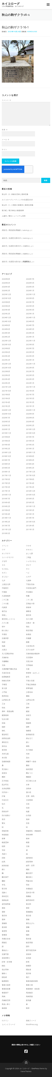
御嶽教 (28, 723)
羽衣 (27, 885)
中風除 (4, 592)
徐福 (3, 723)
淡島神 (28, 788)
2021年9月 (30, 391)
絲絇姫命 (29, 858)
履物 (27, 696)
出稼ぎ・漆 (30, 623)
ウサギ (28, 545)
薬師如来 (5, 900)
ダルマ (28, 565)
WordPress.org (32, 1024)
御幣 (27, 727)
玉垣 (27, 804)
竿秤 (3, 850)
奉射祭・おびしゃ (33, 673)
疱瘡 (27, 811)
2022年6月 (6, 375)
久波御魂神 (6, 596)
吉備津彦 (5, 638)
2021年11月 (30, 387)
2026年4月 (6, 287)
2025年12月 (6, 294)
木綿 (27, 754)
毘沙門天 (5, 784)
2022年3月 (30, 379)
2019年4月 (6, 444)
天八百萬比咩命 (8, 653)
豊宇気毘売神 (31, 950)
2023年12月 (6, 340)
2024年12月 (6, 317)
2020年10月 (6, 414)
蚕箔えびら (30, 923)
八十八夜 (5, 623)
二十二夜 (29, 600)
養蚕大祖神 (6, 985)
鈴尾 (27, 962)
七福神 (28, 580)
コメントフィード (8, 1024)
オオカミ (29, 549)
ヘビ (27, 573)
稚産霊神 (5, 842)
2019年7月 (30, 437)
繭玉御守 (5, 877)
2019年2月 (6, 448)
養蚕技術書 (6, 989)
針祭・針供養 (7, 962)
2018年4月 (30, 464)
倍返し (4, 615)
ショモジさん (31, 561)
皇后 (3, 819)
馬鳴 (3, 996)
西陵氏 (4, 942)
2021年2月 (6, 406)
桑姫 (27, 765)
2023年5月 (30, 352)
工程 (27, 704)
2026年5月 (30, 283)
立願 (27, 846)
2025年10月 (6, 298)
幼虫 (3, 707)
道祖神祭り (6, 958)
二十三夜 (5, 600)
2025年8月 (6, 302)
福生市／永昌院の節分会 (11, 261)
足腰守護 (5, 954)
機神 (3, 777)
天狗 (3, 665)
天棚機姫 (5, 661)
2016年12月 (30, 491)
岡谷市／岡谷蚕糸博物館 (11, 230)
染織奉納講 (6, 761)
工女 (3, 704)
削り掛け (5, 630)
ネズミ (4, 573)
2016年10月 (30, 495)
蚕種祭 (4, 923)
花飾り (4, 892)
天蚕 (27, 669)
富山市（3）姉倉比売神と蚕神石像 (15, 194)
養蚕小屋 (29, 985)
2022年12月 (6, 364)
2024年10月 (6, 321)
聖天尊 (4, 888)
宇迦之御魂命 (31, 684)
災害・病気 (30, 796)
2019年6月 (6, 441)
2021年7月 (30, 394)
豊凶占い (5, 950)
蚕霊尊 (4, 931)
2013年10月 (30, 522)
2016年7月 (6, 498)
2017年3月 (6, 487)
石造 (27, 823)
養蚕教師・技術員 (33, 989)
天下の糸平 (30, 650)
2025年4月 (6, 310)
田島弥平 (5, 811)
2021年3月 (30, 402)
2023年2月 (6, 360)
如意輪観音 (6, 677)
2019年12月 (30, 429)
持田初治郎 (6, 738)
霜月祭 (28, 973)
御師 (3, 727)
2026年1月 (30, 290)
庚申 (27, 707)
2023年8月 (6, 348)
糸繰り (4, 854)
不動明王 (5, 588)
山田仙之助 (30, 700)
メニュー (48, 5)
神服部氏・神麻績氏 (33, 831)
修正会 (4, 611)
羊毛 (3, 885)
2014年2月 (6, 522)
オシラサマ (6, 553)
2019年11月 (6, 433)
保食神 (28, 607)
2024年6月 (6, 329)
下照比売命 (30, 584)
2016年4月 (6, 502)
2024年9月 (30, 321)
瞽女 (3, 823)
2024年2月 (6, 337)
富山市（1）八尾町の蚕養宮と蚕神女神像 (17, 205)
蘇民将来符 (30, 900)
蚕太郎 (28, 904)
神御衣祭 (5, 831)
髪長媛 (28, 1000)
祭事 (3, 838)
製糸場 (28, 938)
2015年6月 (6, 510)
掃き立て (29, 738)
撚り (27, 742)
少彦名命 (29, 692)
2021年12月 (6, 387)
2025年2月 (6, 313)
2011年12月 (6, 529)
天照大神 (29, 661)
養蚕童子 (5, 992)
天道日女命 (6, 673)
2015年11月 (30, 506)
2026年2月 (6, 290)
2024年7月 (30, 325)
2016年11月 (6, 495)
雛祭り (4, 973)
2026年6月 (6, 283)
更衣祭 (4, 750)
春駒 (27, 746)
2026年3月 (30, 287)
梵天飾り (5, 769)
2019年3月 (30, 444)
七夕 (3, 580)
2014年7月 (30, 518)
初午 (3, 626)
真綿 (27, 819)
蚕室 (27, 908)
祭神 (27, 838)
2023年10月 (6, 344)
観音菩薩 (29, 942)
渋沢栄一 (5, 792)
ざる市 (4, 561)
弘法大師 (5, 719)
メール (5, 139)
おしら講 (29, 553)
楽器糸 (4, 773)
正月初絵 (5, 781)
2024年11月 (30, 317)
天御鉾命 (5, 657)
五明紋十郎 (30, 603)
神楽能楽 (5, 834)
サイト (4, 149)
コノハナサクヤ (8, 557)
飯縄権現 (5, 981)
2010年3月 (6, 533)
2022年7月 (30, 371)
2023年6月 (6, 352)
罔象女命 (29, 881)
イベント (5, 545)
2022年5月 (30, 375)
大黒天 (4, 650)
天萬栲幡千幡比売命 (9, 669)
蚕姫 (3, 908)
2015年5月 (30, 510)
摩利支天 (5, 742)
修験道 (28, 611)
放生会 (4, 746)
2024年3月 (30, 333)
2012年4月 (30, 525)
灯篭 (3, 796)
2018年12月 (6, 452)
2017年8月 (30, 479)
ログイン (5, 1020)
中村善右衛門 (31, 588)
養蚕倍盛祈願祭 (32, 981)
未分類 (4, 757)
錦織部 (28, 965)
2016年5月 (30, 498)
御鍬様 (28, 730)
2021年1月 (30, 406)
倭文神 (28, 615)
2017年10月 (30, 475)
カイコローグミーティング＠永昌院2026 (17, 199)
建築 (27, 711)
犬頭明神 (29, 800)
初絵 (27, 626)
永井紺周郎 (6, 788)
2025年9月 (30, 298)
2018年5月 (6, 464)
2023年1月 (30, 360)
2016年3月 (30, 502)
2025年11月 (30, 294)
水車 (27, 784)
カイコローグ (11, 3)
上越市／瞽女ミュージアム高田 (14, 216)
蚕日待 (4, 915)
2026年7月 (30, 279)
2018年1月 (6, 471)
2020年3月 (6, 425)
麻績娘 (4, 1008)
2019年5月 (30, 441)
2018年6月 (30, 460)
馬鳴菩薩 (29, 996)
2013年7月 (6, 525)
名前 (5, 129)
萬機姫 (28, 896)
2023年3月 (30, 356)
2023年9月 (30, 344)
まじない (5, 576)
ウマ (3, 549)
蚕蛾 (27, 927)
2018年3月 (6, 468)
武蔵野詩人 (27, 261)
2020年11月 (30, 410)
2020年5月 (6, 421)
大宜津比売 (30, 646)
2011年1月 (30, 529)
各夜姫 (28, 634)
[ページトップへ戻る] (26, 1062)
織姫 (27, 869)
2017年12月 (30, 471)
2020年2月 (30, 425)
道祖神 (28, 954)
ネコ (27, 569)
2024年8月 (6, 325)
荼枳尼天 (5, 896)
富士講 (4, 688)
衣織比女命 (6, 938)
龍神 (27, 1008)
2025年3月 (30, 310)
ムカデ (28, 576)
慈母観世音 (30, 734)
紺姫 (3, 858)
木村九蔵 (5, 754)
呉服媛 (28, 638)
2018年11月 (30, 452)
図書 (27, 642)
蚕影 (3, 912)
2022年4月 (6, 379)
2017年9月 (6, 479)
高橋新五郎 (6, 1000)
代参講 (4, 607)
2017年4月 (30, 483)
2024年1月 (30, 337)
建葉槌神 (5, 715)
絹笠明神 (29, 861)
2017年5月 (6, 483)
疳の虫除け (6, 815)
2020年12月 (6, 410)
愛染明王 (5, 734)
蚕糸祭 (4, 927)
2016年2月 (6, 506)
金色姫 (28, 958)
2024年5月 (30, 329)
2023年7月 (30, 348)
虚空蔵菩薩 (6, 904)
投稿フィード (31, 1020)
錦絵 (3, 965)
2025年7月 (30, 302)
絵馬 (3, 861)
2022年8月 (6, 371)
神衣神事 (29, 834)
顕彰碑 (4, 977)
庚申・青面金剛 (8, 711)
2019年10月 (30, 433)
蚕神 (3, 919)
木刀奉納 (29, 750)
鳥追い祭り (6, 1004)
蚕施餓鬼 (29, 912)
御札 (3, 730)
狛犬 (3, 804)
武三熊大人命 (31, 781)
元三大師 (29, 619)
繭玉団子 (29, 873)
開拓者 (28, 969)
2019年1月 (30, 448)
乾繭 (27, 596)
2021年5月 (30, 398)
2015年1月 (30, 514)
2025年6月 (6, 306)
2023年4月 (6, 356)
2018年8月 (30, 456)
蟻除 (27, 935)
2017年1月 (6, 491)
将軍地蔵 (29, 688)
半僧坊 (4, 634)
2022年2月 (6, 383)
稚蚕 (27, 842)
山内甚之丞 (6, 700)
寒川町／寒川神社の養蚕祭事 (13, 210)
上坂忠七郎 (6, 584)
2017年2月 (30, 487)
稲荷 (3, 846)
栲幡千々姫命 (31, 761)
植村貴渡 (29, 769)
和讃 (3, 642)
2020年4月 (30, 421)
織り (3, 869)
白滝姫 (28, 815)
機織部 (28, 777)
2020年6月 (30, 417)
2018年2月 (30, 468)
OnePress (35, 1068)
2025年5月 (30, 306)
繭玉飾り (29, 877)
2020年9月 (30, 414)
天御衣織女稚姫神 (33, 653)
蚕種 (27, 919)
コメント (6, 100)
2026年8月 (6, 279)
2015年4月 (6, 514)
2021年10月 (6, 391)
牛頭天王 (5, 800)
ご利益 (28, 557)
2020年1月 (6, 429)
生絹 (27, 808)
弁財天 (28, 715)
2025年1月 (30, 313)
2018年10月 (6, 456)
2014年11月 (6, 518)
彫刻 (27, 719)
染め (27, 757)
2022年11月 (30, 364)
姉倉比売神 (6, 680)
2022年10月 (6, 367)
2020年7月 (6, 417)
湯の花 (28, 792)
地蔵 (3, 646)
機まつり (29, 773)
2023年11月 (30, 340)
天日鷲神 (29, 657)
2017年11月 (6, 475)
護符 (27, 946)
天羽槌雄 (29, 665)
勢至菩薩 (29, 630)
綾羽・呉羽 (30, 865)
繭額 (3, 881)
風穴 (27, 977)
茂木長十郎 (30, 892)
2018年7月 (6, 460)
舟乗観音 (29, 888)
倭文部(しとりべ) (8, 619)
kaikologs (32, 32)
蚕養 (27, 931)
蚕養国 (4, 935)
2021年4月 (6, 402)
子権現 (4, 684)
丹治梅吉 (29, 592)
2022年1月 (30, 383)
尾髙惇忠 (5, 696)
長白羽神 (5, 969)
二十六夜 (5, 603)
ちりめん (5, 569)
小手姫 (4, 692)
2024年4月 (6, 333)
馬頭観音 (29, 992)
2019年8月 (6, 437)
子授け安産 (30, 680)
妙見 (27, 677)
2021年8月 (6, 394)
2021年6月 (6, 398)
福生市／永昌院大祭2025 (11, 238)
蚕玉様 (28, 915)
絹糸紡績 (5, 865)
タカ (3, 565)
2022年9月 (30, 367)
